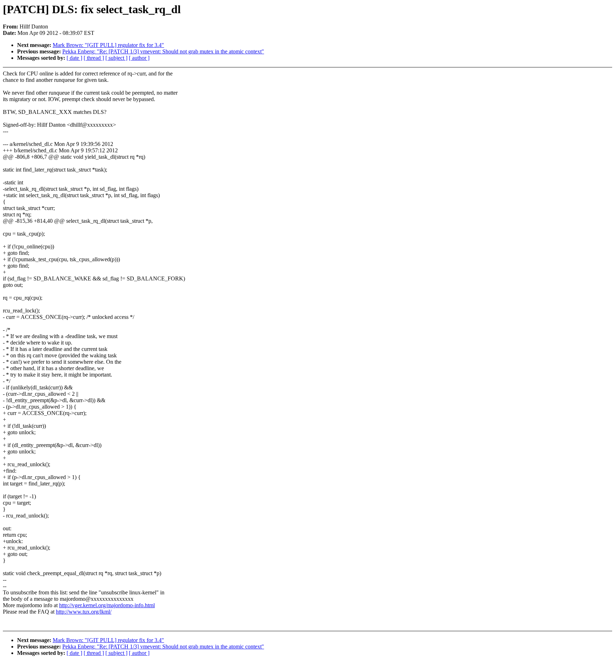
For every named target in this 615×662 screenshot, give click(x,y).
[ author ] (139, 58)
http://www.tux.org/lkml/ (83, 612)
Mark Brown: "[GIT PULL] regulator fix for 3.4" (108, 45)
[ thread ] (94, 58)
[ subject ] (116, 58)
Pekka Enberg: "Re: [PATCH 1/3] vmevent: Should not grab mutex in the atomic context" (163, 51)
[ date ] (74, 58)
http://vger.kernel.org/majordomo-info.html (107, 605)
